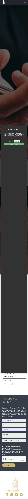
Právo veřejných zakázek (12, 384)
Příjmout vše (14, 144)
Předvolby (11, 141)
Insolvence (7, 380)
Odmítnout (16, 141)
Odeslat (8, 465)
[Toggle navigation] (24, 2)
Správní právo (8, 376)
